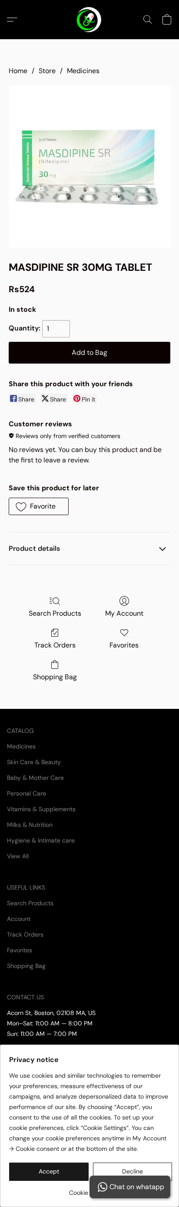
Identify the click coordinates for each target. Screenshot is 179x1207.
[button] (90, 19)
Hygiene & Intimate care (41, 840)
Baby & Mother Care (35, 778)
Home (18, 70)
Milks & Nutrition (30, 825)
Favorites (124, 645)
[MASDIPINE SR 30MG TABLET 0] (89, 166)
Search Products (55, 613)
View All (18, 856)
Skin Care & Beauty (34, 762)
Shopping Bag (55, 676)
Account (18, 919)
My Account (124, 613)
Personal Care (26, 793)
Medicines (83, 70)
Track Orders (55, 645)
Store (47, 70)
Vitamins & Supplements (41, 809)
